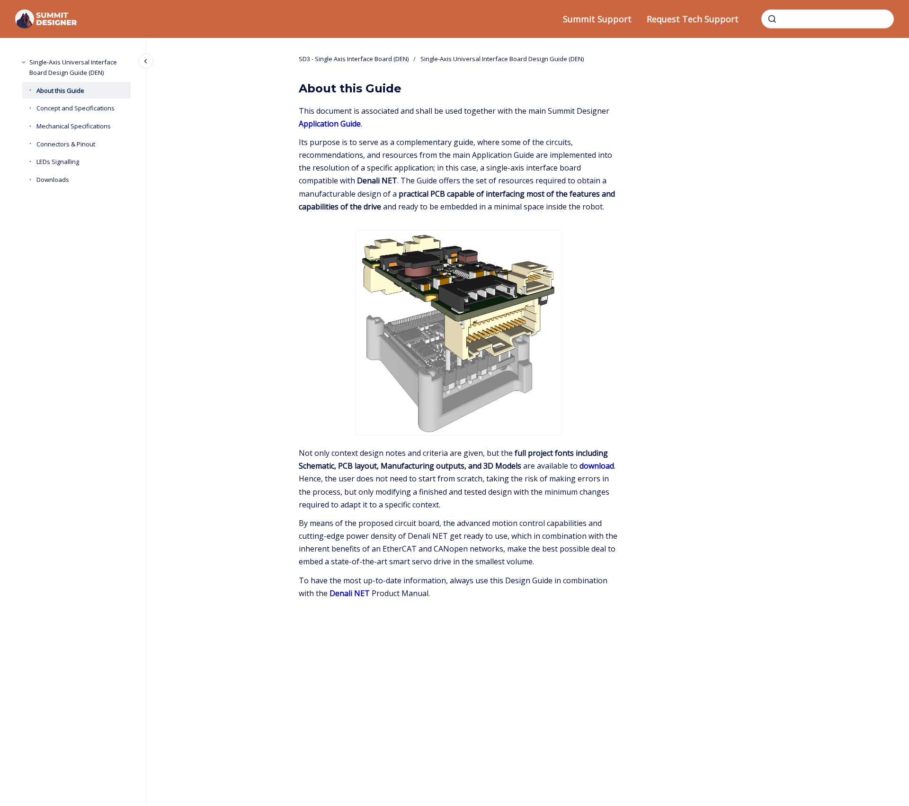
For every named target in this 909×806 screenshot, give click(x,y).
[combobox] (827, 19)
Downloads (52, 179)
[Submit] (772, 19)
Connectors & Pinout (65, 144)
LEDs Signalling (57, 161)
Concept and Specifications (75, 108)
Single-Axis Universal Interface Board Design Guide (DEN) (73, 67)
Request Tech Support (693, 19)
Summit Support (597, 19)
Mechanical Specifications (73, 126)
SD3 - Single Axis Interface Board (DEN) (354, 58)
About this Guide (60, 90)
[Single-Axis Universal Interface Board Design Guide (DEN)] (23, 62)
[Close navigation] (145, 61)
